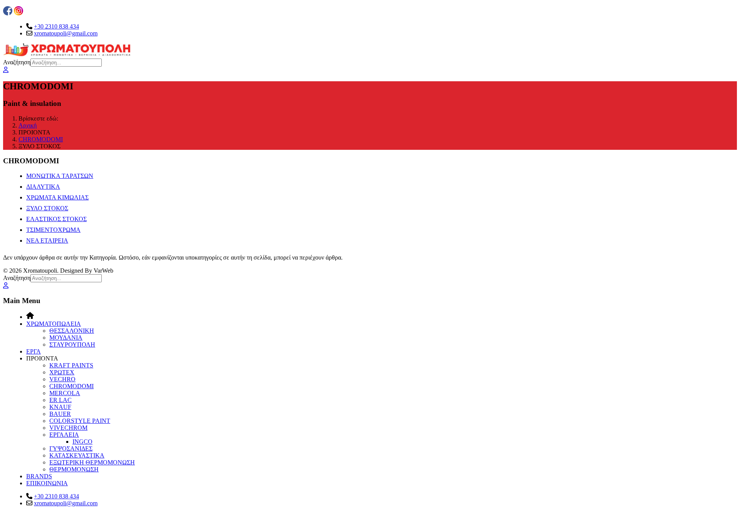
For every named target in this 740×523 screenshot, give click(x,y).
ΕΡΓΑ (33, 351)
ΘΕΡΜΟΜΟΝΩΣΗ (74, 469)
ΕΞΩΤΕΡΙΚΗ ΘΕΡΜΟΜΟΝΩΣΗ (92, 462)
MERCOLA (64, 393)
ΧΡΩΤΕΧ (61, 372)
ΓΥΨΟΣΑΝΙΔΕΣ (70, 448)
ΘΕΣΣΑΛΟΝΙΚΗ (71, 330)
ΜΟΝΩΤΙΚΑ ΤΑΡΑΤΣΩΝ (59, 176)
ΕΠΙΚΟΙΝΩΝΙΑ (47, 483)
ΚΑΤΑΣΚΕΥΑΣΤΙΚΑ (76, 455)
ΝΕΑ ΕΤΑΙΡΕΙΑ (47, 240)
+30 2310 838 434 (56, 26)
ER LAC (60, 400)
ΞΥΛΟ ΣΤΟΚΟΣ (47, 208)
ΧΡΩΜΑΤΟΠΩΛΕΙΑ (53, 323)
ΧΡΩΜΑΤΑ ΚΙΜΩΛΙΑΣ (57, 197)
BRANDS (39, 476)
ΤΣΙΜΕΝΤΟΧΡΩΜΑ (53, 229)
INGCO (82, 441)
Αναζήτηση (16, 62)
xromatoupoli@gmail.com (66, 33)
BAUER (60, 414)
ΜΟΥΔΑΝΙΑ (65, 337)
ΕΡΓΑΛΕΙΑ (64, 434)
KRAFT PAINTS (71, 365)
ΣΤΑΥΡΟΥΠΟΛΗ (72, 344)
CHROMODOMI (71, 386)
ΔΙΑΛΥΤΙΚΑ (43, 186)
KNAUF (60, 407)
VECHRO (62, 379)
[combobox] (66, 63)
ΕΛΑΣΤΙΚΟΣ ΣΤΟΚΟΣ (56, 219)
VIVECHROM (68, 427)
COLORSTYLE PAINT (79, 420)
